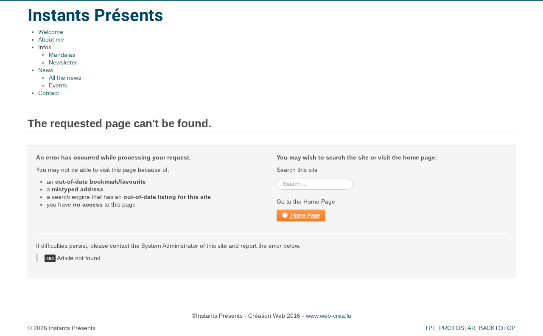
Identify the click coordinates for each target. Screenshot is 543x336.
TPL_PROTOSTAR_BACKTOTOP (470, 328)
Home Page (304, 215)
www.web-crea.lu (328, 315)
